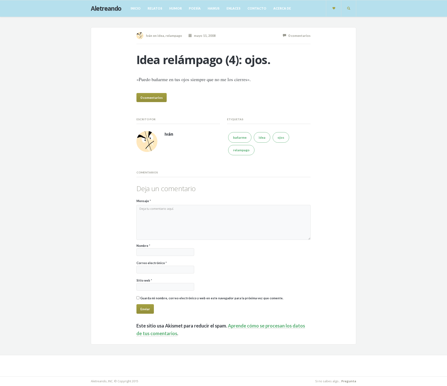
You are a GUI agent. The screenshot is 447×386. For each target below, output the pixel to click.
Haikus (214, 8)
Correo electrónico (151, 263)
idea (160, 36)
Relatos (155, 8)
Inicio (136, 8)
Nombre (143, 246)
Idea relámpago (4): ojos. (203, 60)
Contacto (256, 8)
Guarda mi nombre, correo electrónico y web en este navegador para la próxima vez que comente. (211, 298)
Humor (175, 8)
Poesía (195, 8)
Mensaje (143, 201)
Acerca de (282, 8)
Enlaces (233, 8)
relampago (174, 36)
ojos (281, 137)
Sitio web (144, 280)
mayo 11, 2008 (204, 36)
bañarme (240, 137)
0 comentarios (298, 36)
